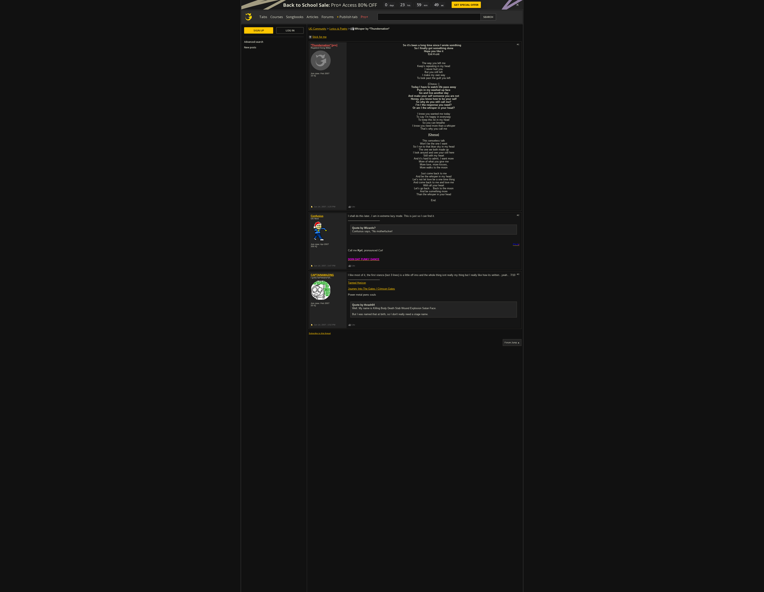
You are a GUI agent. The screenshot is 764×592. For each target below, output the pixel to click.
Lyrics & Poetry (338, 28)
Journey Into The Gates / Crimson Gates (371, 288)
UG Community (317, 28)
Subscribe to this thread (320, 333)
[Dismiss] (517, 5)
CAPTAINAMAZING (322, 275)
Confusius (317, 215)
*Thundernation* (321, 45)
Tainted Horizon (357, 282)
